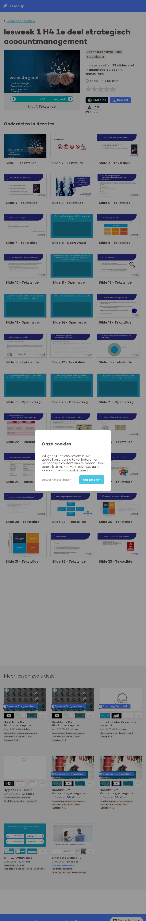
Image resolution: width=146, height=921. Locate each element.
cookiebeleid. (78, 470)
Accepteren (92, 479)
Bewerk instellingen (56, 479)
